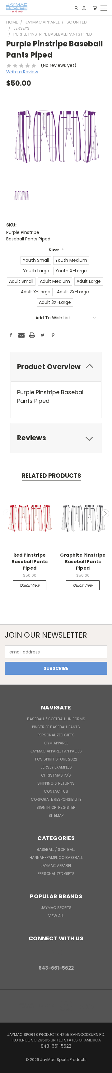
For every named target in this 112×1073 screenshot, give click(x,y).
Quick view (30, 585)
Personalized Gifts (56, 735)
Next (105, 513)
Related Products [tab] (51, 476)
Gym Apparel (56, 743)
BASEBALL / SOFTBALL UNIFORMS (56, 719)
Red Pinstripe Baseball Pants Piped (30, 561)
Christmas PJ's (56, 775)
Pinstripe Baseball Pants (56, 727)
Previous (7, 513)
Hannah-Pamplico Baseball (56, 857)
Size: (56, 250)
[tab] (56, 367)
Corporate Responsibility (56, 799)
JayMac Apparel (56, 865)
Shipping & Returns (56, 783)
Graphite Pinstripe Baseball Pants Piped (83, 561)
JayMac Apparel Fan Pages (56, 751)
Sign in (43, 807)
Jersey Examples (56, 767)
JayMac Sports (56, 907)
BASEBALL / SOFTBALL (56, 849)
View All (56, 915)
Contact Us (56, 791)
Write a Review (22, 72)
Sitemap (56, 815)
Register (67, 807)
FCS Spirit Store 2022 (56, 759)
